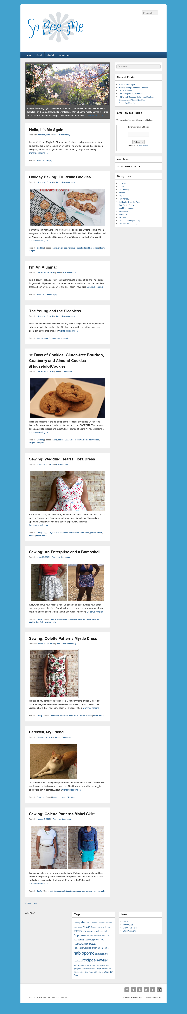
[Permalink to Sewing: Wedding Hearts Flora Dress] (67, 514)
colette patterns (92, 622)
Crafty (39, 536)
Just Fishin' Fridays (127, 205)
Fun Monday (124, 198)
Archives (119, 166)
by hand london (56, 536)
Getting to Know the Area (129, 202)
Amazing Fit (78, 926)
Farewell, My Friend (46, 735)
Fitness (122, 192)
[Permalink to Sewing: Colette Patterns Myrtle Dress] (54, 700)
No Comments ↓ (68, 185)
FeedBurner (143, 145)
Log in (125, 925)
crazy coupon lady (91, 934)
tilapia (104, 972)
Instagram (159, 993)
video (86, 975)
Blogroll (50, 54)
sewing (32, 538)
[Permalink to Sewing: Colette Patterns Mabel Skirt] (67, 872)
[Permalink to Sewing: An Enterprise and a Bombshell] (67, 84)
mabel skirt (80, 894)
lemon (94, 951)
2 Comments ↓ (66, 740)
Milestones (123, 211)
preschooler (78, 964)
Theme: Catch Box (153, 1000)
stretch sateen (90, 972)
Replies (40, 445)
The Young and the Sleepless (55, 314)
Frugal (121, 195)
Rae (54, 138)
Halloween (79, 947)
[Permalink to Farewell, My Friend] (53, 782)
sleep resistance (99, 968)
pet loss (62, 800)
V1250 (108, 972)
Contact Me (64, 54)
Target (98, 971)
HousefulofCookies (84, 251)
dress (82, 718)
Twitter (133, 993)
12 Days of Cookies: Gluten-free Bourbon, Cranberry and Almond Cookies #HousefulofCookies (66, 363)
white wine (101, 975)
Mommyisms (42, 341)
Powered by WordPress (132, 1000)
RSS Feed (146, 993)
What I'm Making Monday (129, 220)
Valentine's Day (79, 975)
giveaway (87, 942)
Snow (108, 968)
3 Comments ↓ (68, 374)
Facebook (126, 993)
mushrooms (103, 951)
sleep (92, 968)
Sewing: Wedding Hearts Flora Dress (62, 462)
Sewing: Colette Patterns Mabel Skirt (62, 817)
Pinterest (139, 993)
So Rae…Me (45, 1000)
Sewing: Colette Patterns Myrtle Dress (63, 641)
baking (54, 251)
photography (101, 957)
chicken (87, 930)
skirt (88, 968)
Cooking (40, 251)
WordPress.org (129, 934)
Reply (49, 163)
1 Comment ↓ (64, 138)
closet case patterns (76, 622)
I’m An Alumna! (43, 270)
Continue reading (43, 118)
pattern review (96, 536)
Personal (40, 163)
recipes (96, 251)
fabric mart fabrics (71, 536)
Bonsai (55, 800)
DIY (78, 718)
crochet (103, 934)
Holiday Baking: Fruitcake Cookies (60, 180)
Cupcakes (80, 938)
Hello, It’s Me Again (46, 133)
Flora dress (84, 536)
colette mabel (55, 894)
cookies (61, 443)
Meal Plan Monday (126, 208)
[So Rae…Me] (61, 45)
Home (28, 54)
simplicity (83, 968)
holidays (71, 251)
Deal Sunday (124, 189)
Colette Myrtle (56, 718)
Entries (128, 928)
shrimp (77, 968)
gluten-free (62, 251)
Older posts (31, 906)
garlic (80, 942)
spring (76, 972)
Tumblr (152, 993)
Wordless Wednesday (128, 223)
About (39, 54)
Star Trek (39, 625)
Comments (130, 931)
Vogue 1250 (93, 975)
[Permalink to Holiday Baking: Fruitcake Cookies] (67, 229)
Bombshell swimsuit (58, 622)
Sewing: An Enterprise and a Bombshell (64, 555)
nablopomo (84, 956)
